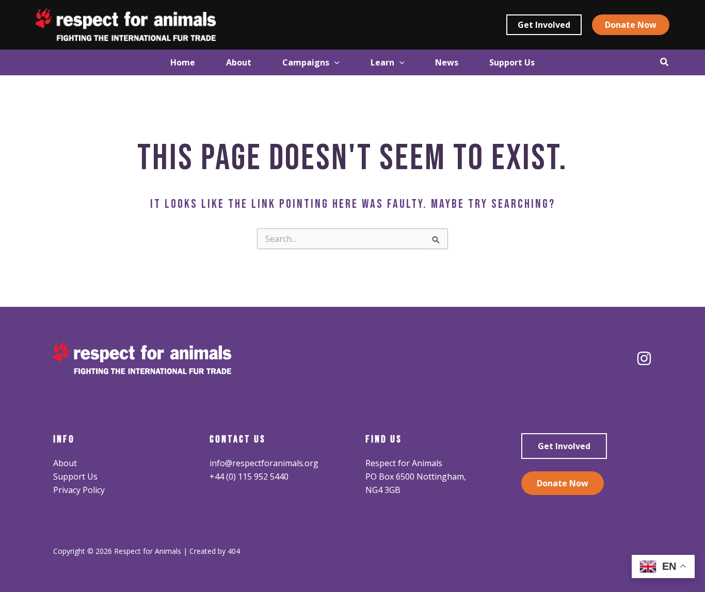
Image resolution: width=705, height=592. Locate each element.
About (65, 463)
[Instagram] (644, 358)
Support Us (75, 476)
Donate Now (562, 483)
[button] (544, 24)
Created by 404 (214, 551)
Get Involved (564, 446)
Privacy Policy (79, 490)
